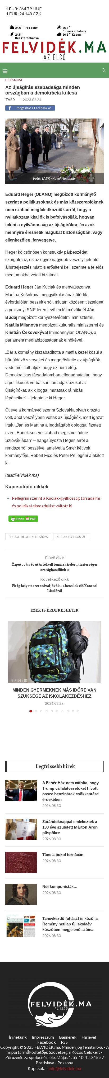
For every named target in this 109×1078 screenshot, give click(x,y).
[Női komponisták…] (21, 894)
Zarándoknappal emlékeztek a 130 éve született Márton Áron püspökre (70, 827)
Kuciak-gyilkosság (72, 536)
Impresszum (43, 1036)
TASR (10, 99)
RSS (64, 1041)
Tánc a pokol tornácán (62, 854)
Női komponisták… (60, 886)
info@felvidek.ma (65, 1068)
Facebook (46, 1041)
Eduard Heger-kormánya (28, 536)
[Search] (103, 70)
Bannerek (67, 1036)
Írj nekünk (18, 1036)
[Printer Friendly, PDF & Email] (23, 518)
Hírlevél (88, 1036)
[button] (12, 669)
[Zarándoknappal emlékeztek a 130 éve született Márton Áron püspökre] (21, 829)
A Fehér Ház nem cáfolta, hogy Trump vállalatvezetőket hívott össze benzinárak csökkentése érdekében (70, 791)
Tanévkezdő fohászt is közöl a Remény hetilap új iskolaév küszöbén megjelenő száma (70, 924)
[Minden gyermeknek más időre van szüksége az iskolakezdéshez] (54, 652)
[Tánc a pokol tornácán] (21, 862)
